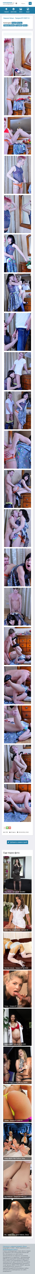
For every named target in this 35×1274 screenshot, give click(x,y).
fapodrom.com (9, 3)
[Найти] (30, 3)
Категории (13, 12)
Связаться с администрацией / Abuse (15, 1246)
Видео (28, 12)
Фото (20, 12)
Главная (6, 12)
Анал (14, 23)
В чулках (19, 25)
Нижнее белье (9, 25)
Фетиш (19, 23)
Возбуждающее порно (10, 1249)
